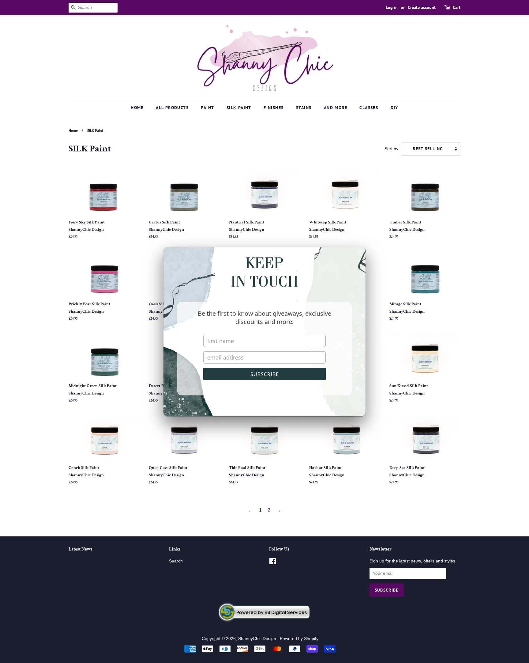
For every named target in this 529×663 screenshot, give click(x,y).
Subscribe (264, 374)
